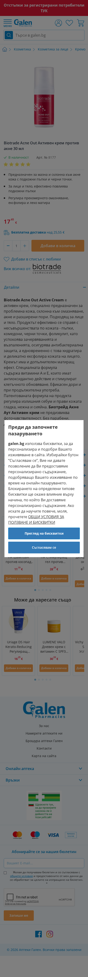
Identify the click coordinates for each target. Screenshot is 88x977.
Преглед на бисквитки (44, 533)
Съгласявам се (44, 547)
